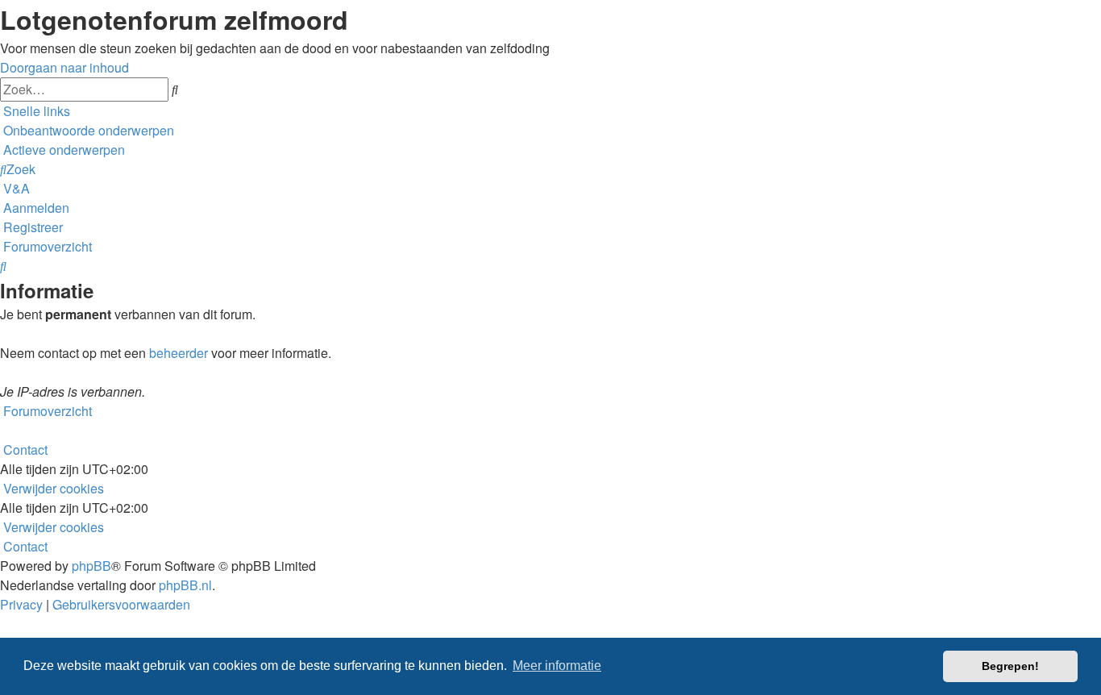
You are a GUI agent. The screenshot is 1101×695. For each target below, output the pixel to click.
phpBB (91, 565)
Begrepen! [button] (1010, 666)
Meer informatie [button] (557, 665)
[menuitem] (87, 130)
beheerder (178, 352)
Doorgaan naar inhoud (64, 67)
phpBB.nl (185, 585)
